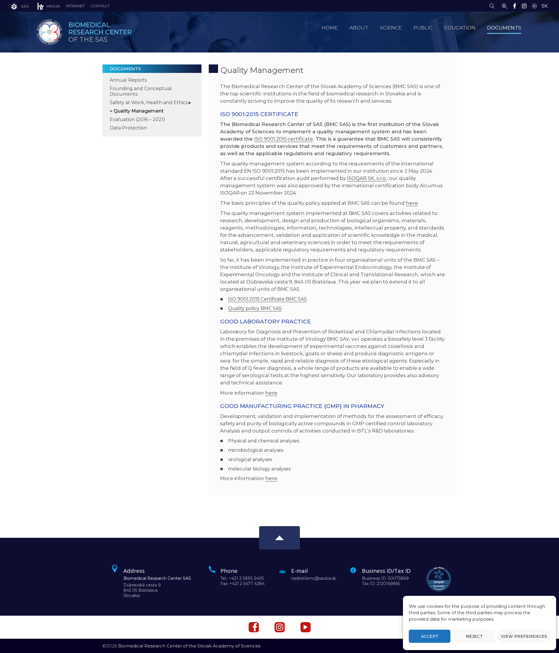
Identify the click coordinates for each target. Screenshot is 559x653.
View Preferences (524, 636)
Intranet (75, 5)
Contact (100, 5)
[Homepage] (49, 32)
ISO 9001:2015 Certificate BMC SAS (267, 299)
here (412, 203)
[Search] (493, 5)
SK (545, 6)
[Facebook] (516, 5)
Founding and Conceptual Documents (141, 91)
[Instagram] (525, 5)
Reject (474, 636)
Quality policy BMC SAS (255, 308)
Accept (429, 636)
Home (330, 27)
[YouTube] (536, 5)
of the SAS (100, 32)
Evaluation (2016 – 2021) (137, 119)
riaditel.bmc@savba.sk (313, 578)
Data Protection (128, 128)
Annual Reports (128, 80)
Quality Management (139, 111)
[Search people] (504, 5)
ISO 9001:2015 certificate (283, 139)
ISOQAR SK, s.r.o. (367, 178)
